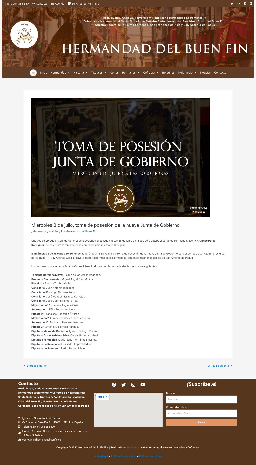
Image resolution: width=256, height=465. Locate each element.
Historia (79, 72)
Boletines (168, 72)
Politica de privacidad (124, 456)
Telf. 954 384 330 (18, 3)
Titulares (97, 72)
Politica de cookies (150, 456)
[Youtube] (238, 3)
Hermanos (129, 72)
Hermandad (58, 72)
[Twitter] (232, 3)
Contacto (42, 3)
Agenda (59, 3)
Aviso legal (101, 456)
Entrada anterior (35, 365)
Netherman (133, 447)
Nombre (171, 393)
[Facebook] (245, 3)
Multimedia (185, 72)
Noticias (205, 72)
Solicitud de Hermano (85, 3)
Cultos (114, 72)
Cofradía (149, 72)
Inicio (43, 72)
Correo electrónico (177, 407)
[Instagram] (251, 3)
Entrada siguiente (219, 365)
